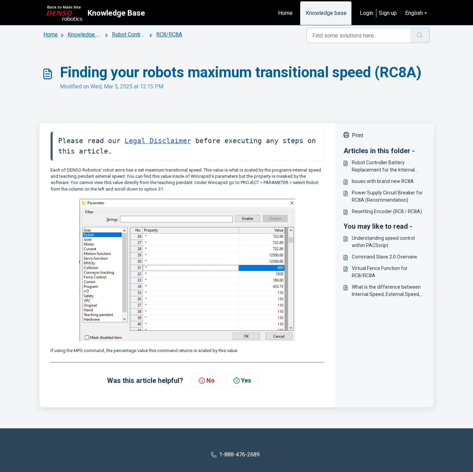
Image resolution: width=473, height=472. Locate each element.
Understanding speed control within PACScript (383, 241)
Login (366, 13)
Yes (246, 380)
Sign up (388, 13)
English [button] (414, 13)
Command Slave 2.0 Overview (384, 257)
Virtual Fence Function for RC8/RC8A (380, 271)
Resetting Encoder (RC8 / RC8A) (387, 211)
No (210, 380)
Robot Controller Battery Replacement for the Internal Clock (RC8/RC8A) (383, 167)
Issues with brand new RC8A (383, 181)
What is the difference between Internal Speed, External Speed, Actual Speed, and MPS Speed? (386, 291)
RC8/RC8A (169, 34)
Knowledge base (326, 13)
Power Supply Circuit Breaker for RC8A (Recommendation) (387, 196)
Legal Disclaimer (158, 141)
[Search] (420, 35)
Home (285, 13)
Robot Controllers (133, 34)
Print (357, 135)
